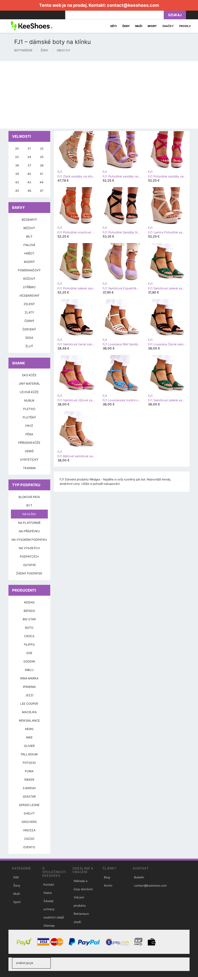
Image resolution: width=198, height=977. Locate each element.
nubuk (29, 400)
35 (41, 157)
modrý (29, 262)
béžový (29, 228)
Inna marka (29, 678)
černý (29, 321)
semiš (29, 451)
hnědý (29, 253)
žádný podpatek (29, 573)
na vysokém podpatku (29, 539)
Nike (29, 737)
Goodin (29, 661)
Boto (29, 627)
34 (29, 157)
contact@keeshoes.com (133, 5)
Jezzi (29, 695)
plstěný (29, 417)
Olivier (29, 746)
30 (17, 148)
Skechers (29, 822)
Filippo (29, 644)
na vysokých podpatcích (29, 552)
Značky (168, 26)
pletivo (29, 409)
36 (17, 165)
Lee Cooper (29, 703)
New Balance (29, 720)
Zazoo (29, 838)
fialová (29, 245)
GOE (29, 653)
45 (17, 190)
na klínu (29, 514)
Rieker (29, 779)
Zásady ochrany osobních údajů (53, 909)
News (29, 729)
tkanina (29, 468)
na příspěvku (29, 531)
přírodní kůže (29, 442)
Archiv (108, 885)
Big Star (29, 619)
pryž (29, 426)
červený (29, 329)
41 (41, 174)
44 (41, 182)
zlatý (29, 312)
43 (29, 182)
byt (29, 505)
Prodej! (185, 26)
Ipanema (29, 687)
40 (29, 174)
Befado (29, 611)
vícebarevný (29, 295)
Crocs (29, 636)
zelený (29, 304)
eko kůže (29, 375)
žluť (29, 346)
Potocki (29, 763)
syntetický (29, 459)
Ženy (16, 885)
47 (41, 190)
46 (29, 190)
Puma (29, 771)
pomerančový (29, 270)
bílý (29, 236)
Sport (17, 902)
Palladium (29, 754)
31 (29, 148)
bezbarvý (29, 219)
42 (17, 182)
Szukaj (175, 15)
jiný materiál (29, 383)
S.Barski (29, 788)
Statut (47, 893)
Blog (107, 877)
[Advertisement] (99, 95)
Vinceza (29, 830)
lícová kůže (29, 392)
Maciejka (29, 712)
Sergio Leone (29, 805)
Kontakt (48, 884)
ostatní (29, 565)
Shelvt (29, 813)
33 (17, 157)
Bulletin (139, 877)
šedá (29, 338)
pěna (29, 434)
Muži (16, 893)
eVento (29, 847)
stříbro (29, 287)
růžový (29, 278)
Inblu (29, 670)
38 (41, 165)
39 (17, 174)
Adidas (29, 602)
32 (41, 148)
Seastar (29, 796)
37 (29, 165)
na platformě (29, 523)
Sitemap (49, 925)
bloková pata (29, 497)
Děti (16, 877)
